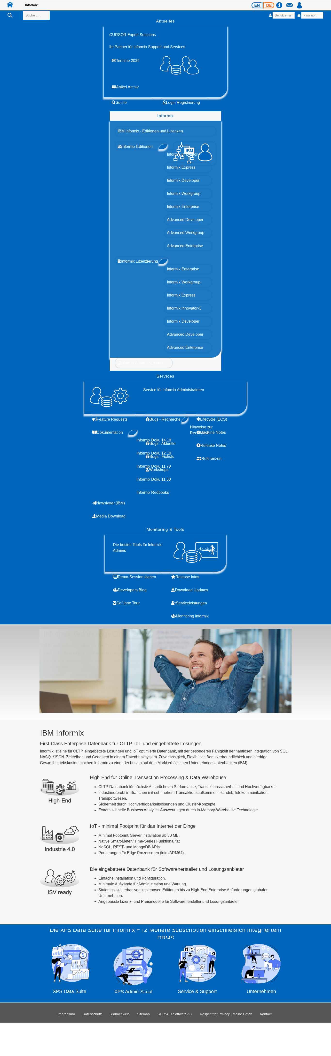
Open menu (166, 13)
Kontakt (266, 1014)
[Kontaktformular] (291, 3)
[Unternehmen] (261, 970)
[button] (132, 35)
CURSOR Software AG (175, 1014)
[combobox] (36, 15)
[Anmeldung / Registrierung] (299, 3)
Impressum (66, 1014)
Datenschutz (92, 1014)
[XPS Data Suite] (69, 970)
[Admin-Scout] (133, 970)
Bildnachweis (119, 1014)
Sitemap (143, 1014)
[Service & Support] (197, 971)
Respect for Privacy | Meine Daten (226, 1014)
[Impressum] (280, 3)
